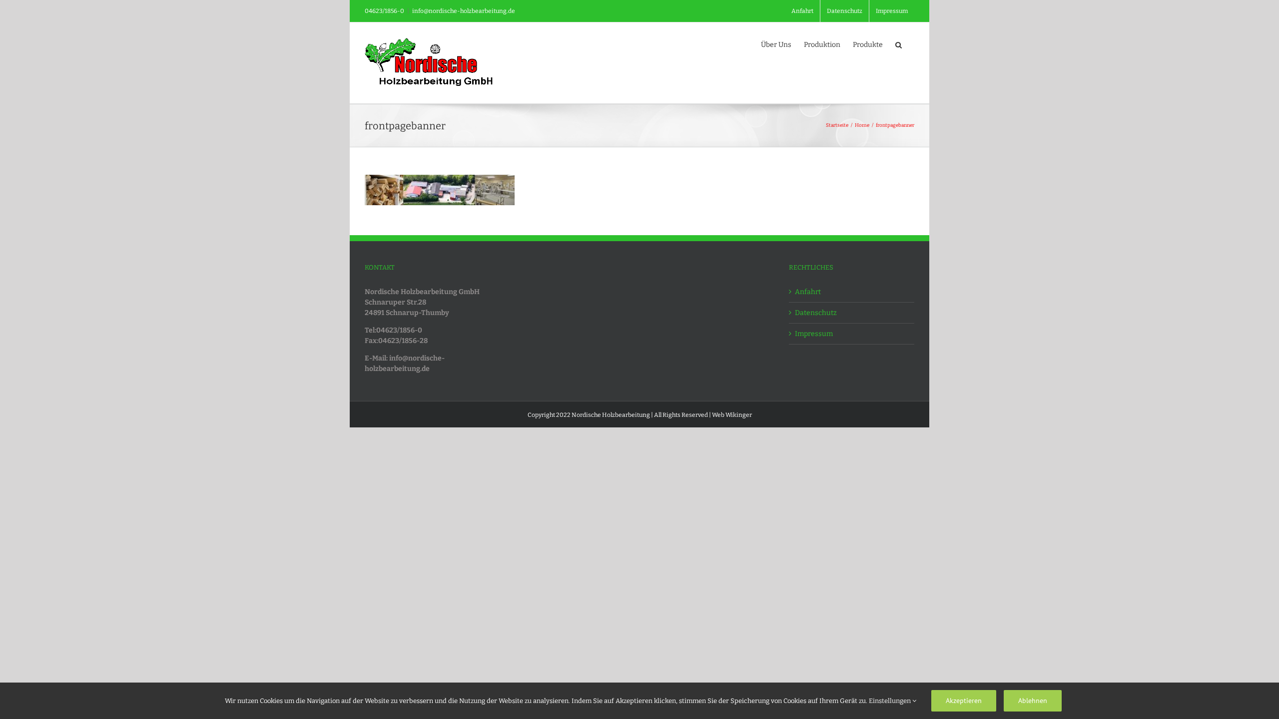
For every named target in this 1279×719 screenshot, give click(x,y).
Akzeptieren (964, 700)
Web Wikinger (732, 414)
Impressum (814, 334)
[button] (898, 43)
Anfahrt (808, 292)
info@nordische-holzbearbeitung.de (463, 10)
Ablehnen (1032, 700)
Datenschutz (816, 313)
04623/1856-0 (384, 10)
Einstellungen (890, 701)
